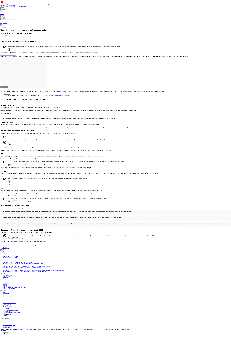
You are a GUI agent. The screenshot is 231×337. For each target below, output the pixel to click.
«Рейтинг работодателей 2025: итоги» (62, 95)
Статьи (4, 27)
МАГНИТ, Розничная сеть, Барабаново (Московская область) (28, 267)
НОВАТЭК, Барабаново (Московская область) (36, 271)
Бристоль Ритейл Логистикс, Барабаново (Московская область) (33, 268)
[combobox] (5, 333)
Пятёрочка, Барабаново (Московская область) (44, 266)
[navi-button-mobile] (1, 25)
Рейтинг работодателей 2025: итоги (10, 257)
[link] (2, 18)
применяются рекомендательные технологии (24, 329)
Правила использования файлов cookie (21, 6)
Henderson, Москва (30, 262)
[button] (1, 20)
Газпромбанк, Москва (38, 263)
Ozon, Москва (29, 264)
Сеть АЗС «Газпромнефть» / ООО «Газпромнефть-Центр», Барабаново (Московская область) (46, 270)
